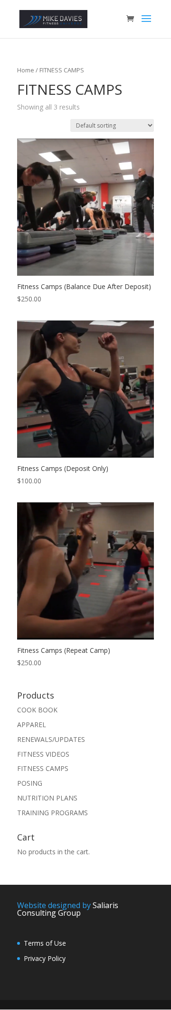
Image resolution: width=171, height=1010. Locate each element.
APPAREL (31, 724)
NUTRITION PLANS (47, 797)
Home (25, 70)
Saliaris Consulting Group (67, 909)
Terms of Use (45, 943)
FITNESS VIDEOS (43, 754)
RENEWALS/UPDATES (51, 739)
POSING (29, 783)
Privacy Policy (45, 958)
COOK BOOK (37, 709)
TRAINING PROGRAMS (52, 812)
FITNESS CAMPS (42, 768)
